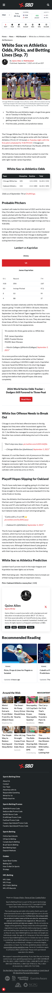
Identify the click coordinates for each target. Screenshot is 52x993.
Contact (6, 784)
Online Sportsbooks (10, 836)
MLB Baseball (21, 36)
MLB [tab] (12, 27)
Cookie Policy (40, 897)
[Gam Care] (14, 978)
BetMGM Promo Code (11, 808)
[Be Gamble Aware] (38, 978)
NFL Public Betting (10, 885)
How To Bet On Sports (11, 866)
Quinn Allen (16, 61)
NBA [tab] (32, 27)
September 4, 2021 (35, 525)
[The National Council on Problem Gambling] (30, 985)
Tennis (7, 666)
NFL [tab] (19, 27)
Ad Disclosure (7, 40)
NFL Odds (6, 879)
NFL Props (7, 882)
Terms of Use (30, 897)
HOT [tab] (5, 27)
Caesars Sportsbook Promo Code (15, 823)
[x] (45, 606)
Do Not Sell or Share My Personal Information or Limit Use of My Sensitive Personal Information (26, 971)
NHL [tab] (39, 27)
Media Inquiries (9, 798)
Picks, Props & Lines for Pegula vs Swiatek (18, 671)
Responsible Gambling (11, 793)
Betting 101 (7, 863)
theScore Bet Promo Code (12, 811)
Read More (26, 399)
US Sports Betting (9, 839)
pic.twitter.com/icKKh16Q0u (35, 444)
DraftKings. (30, 194)
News (11, 36)
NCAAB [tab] (46, 27)
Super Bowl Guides (10, 861)
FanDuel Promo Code (11, 820)
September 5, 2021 (41, 449)
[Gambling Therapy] (23, 978)
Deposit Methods (9, 850)
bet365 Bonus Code (10, 814)
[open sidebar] (4, 5)
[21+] (7, 978)
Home (4, 36)
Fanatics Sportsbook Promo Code (15, 826)
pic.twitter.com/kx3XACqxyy (16, 519)
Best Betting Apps (9, 848)
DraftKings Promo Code (12, 817)
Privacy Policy (19, 897)
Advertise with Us (9, 790)
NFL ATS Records (9, 888)
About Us (6, 781)
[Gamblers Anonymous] (18, 985)
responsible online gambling (14, 947)
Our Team (6, 787)
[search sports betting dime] (48, 4)
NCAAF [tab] (25, 27)
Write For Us (8, 795)
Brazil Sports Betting (10, 845)
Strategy (6, 869)
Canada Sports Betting (11, 842)
